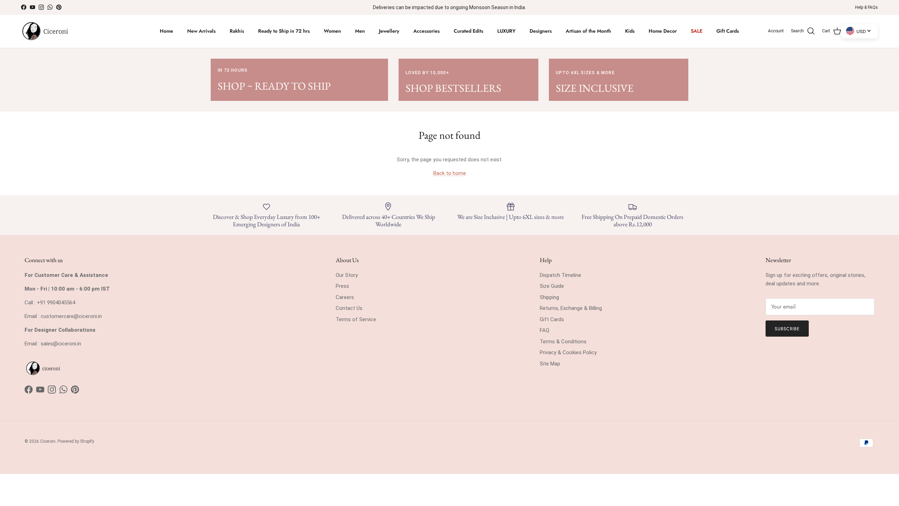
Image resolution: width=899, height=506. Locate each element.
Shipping (549, 297)
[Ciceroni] (44, 31)
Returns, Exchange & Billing (571, 308)
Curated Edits (468, 30)
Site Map (550, 364)
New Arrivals (201, 30)
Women (332, 30)
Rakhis (237, 30)
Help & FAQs (866, 7)
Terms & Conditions (563, 341)
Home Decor (663, 30)
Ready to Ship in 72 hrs (284, 30)
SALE (696, 30)
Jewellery (389, 30)
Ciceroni (47, 441)
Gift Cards (727, 30)
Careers (345, 297)
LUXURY (506, 30)
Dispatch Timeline (560, 275)
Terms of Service (356, 319)
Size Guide (552, 286)
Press (342, 286)
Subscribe (787, 328)
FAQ (544, 330)
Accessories (426, 30)
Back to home (449, 173)
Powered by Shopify (76, 441)
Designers (541, 30)
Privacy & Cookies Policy (568, 352)
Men (360, 30)
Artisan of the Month (588, 30)
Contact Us (349, 308)
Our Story (347, 275)
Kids (630, 30)
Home (166, 30)
